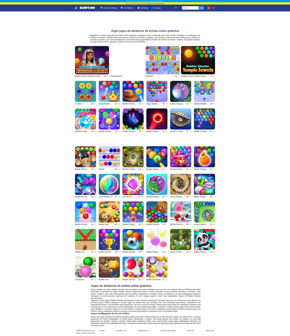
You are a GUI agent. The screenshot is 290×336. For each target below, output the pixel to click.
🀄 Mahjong (142, 8)
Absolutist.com (121, 330)
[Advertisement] (131, 18)
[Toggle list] (176, 8)
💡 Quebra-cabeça (108, 8)
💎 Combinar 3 (127, 8)
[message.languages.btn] (211, 8)
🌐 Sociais (156, 8)
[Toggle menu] (77, 8)
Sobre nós (190, 330)
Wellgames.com (143, 330)
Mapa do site (210, 330)
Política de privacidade (168, 330)
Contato (102, 330)
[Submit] (201, 8)
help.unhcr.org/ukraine (155, 3)
